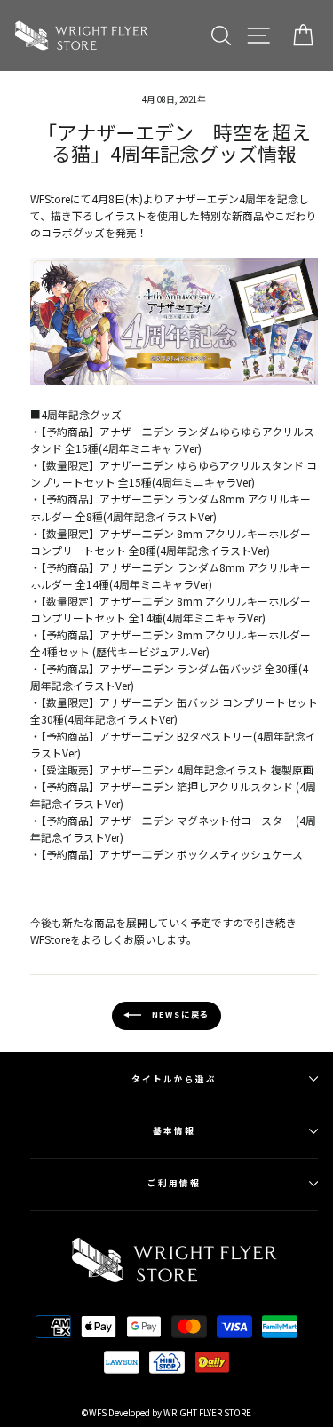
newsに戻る (179, 1014)
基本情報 (174, 1130)
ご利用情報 (174, 1183)
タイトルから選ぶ (173, 1079)
